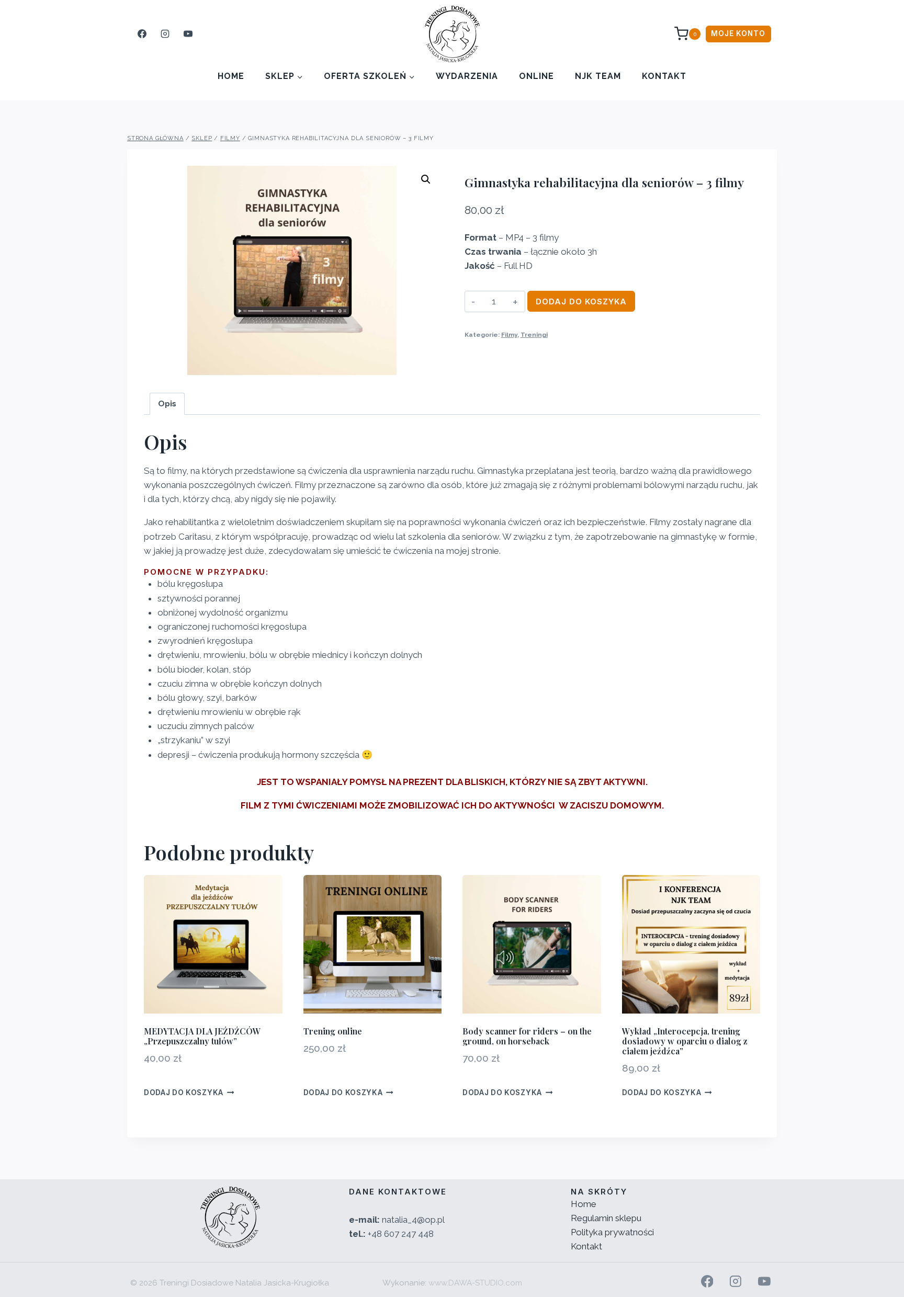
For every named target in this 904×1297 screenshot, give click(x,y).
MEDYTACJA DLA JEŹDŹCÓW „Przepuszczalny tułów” (202, 1036)
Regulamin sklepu (606, 1218)
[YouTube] (188, 34)
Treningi (534, 334)
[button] (425, 179)
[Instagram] (165, 34)
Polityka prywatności (612, 1232)
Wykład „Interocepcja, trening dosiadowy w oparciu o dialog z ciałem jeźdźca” (685, 1041)
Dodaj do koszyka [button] (183, 1092)
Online (536, 76)
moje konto (738, 33)
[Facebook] (142, 34)
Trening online (332, 1031)
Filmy (509, 334)
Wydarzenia (467, 76)
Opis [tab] (167, 403)
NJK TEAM (598, 76)
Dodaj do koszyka (581, 301)
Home (231, 76)
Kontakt (664, 76)
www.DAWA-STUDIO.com (475, 1283)
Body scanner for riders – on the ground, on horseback (527, 1036)
